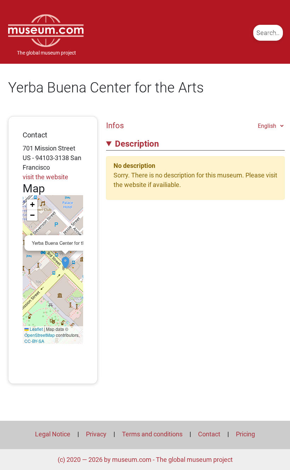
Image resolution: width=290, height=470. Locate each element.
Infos (115, 125)
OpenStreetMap (39, 335)
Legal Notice (52, 434)
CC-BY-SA (34, 341)
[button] (65, 259)
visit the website (45, 177)
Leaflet (36, 329)
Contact (209, 434)
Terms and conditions (152, 434)
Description (137, 144)
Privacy (96, 434)
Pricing (245, 434)
